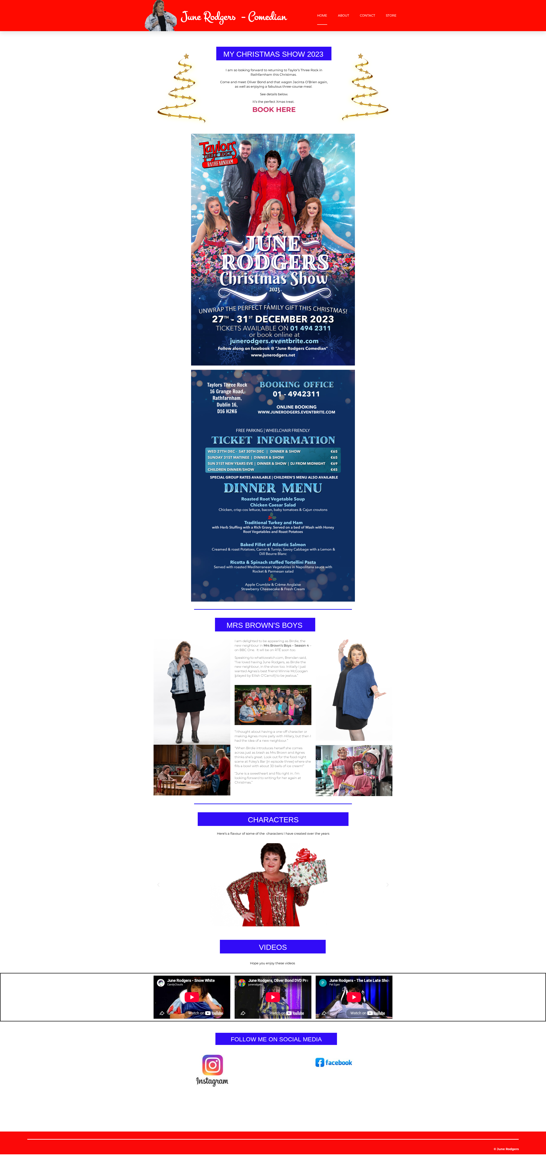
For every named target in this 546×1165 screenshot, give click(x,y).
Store (391, 15)
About (343, 15)
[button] (158, 884)
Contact (367, 15)
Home (322, 15)
